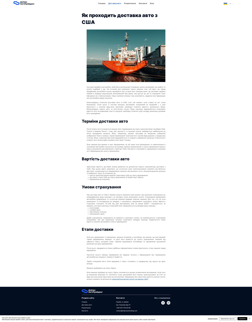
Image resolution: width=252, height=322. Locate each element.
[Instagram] (168, 303)
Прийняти (242, 318)
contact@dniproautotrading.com (126, 311)
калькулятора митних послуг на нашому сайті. (130, 279)
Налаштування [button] (213, 318)
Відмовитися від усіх (228, 318)
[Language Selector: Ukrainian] (227, 3)
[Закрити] (249, 318)
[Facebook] (163, 303)
